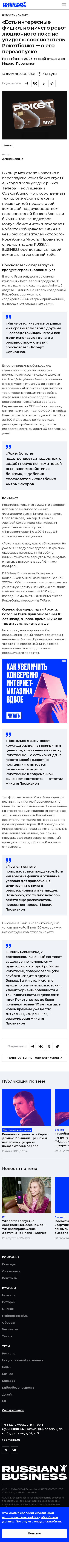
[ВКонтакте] (14, 1449)
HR (4, 1401)
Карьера (8, 1380)
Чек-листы (10, 1329)
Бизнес (23, 15)
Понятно (34, 1533)
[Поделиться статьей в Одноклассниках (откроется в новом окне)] (43, 83)
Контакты (10, 1278)
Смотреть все (13, 1410)
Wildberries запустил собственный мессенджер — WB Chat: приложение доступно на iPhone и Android (24, 1227)
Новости (9, 15)
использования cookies (20, 1517)
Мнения (8, 1309)
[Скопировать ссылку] (52, 83)
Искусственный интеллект (22, 1360)
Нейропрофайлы (15, 1315)
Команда (9, 1264)
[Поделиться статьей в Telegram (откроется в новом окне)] (26, 83)
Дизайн (7, 1394)
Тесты (7, 1336)
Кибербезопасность (18, 1387)
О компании (11, 1271)
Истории (8, 1302)
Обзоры (8, 1322)
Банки (6, 1367)
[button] (64, 5)
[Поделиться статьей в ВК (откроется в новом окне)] (35, 83)
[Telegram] (5, 1449)
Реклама (9, 1353)
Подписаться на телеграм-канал (33, 1057)
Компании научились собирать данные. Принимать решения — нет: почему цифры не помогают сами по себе (26, 1140)
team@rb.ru (11, 1439)
